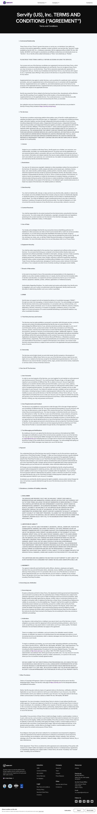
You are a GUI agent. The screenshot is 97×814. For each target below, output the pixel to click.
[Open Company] (58, 2)
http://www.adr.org (36, 651)
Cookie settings (68, 810)
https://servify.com (55, 682)
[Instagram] (88, 801)
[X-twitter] (80, 801)
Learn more (41, 811)
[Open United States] (13, 778)
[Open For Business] (45, 2)
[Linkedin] (84, 801)
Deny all (78, 810)
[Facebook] (76, 801)
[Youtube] (92, 801)
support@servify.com (29, 438)
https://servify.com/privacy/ (48, 106)
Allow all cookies (90, 810)
